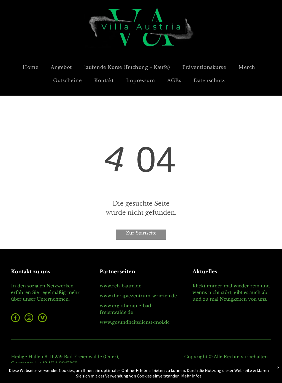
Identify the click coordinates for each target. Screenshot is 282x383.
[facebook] (15, 318)
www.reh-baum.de (120, 285)
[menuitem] (32, 67)
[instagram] (29, 318)
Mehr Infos (191, 376)
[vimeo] (42, 318)
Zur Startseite (141, 233)
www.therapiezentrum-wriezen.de (138, 295)
